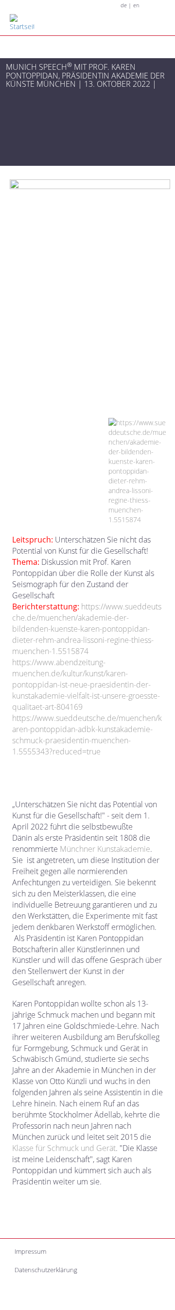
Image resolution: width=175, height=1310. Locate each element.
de (124, 5)
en (136, 5)
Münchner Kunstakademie (105, 849)
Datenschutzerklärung (46, 1269)
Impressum (30, 1251)
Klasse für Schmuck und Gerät (64, 1148)
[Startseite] (28, 23)
